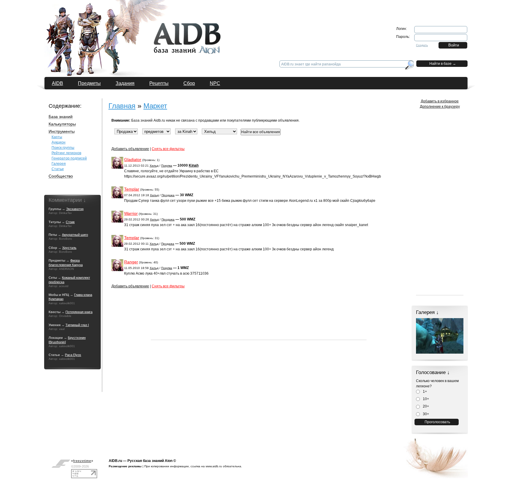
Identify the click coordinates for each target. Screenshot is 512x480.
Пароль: (403, 37)
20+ (425, 406)
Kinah (194, 165)
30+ (425, 414)
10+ (425, 399)
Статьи (58, 169)
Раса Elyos (73, 355)
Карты (57, 137)
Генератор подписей (69, 158)
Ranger (131, 262)
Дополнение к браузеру (440, 106)
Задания (125, 83)
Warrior (131, 213)
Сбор (189, 83)
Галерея (59, 164)
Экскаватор (75, 209)
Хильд (154, 165)
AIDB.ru (115, 461)
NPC (215, 83)
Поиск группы (63, 148)
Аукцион (58, 142)
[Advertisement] (259, 326)
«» (82, 461)
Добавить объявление (130, 149)
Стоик (70, 222)
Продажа (168, 195)
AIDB (57, 83)
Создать (422, 45)
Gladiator (132, 159)
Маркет (155, 106)
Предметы (89, 83)
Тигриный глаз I (77, 325)
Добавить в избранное (440, 101)
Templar (131, 189)
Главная (121, 106)
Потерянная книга (78, 312)
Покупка (166, 165)
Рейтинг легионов (66, 153)
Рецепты (159, 83)
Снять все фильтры (168, 149)
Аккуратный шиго (75, 234)
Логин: (401, 29)
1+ (424, 391)
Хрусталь (69, 247)
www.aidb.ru (214, 466)
